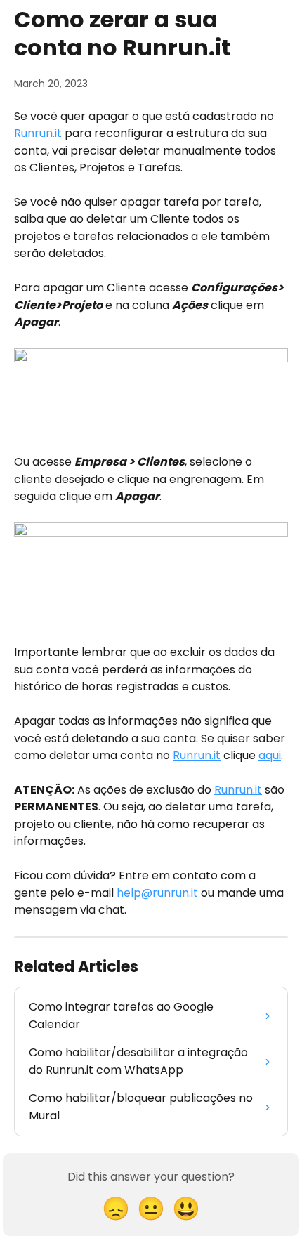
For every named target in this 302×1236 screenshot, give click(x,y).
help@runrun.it (157, 893)
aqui (269, 755)
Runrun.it (38, 133)
